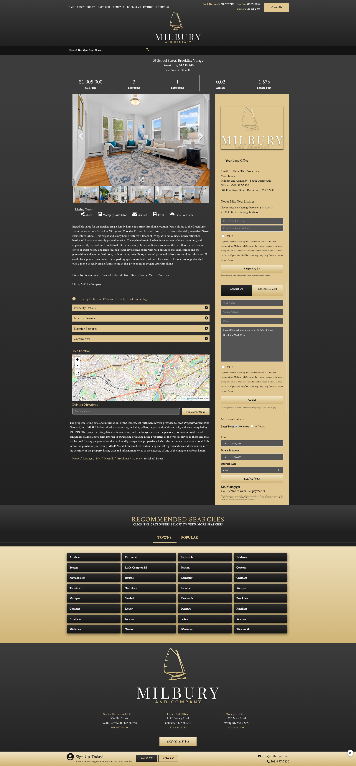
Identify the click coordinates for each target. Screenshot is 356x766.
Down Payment (230, 450)
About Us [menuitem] (162, 7)
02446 (136, 458)
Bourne (129, 578)
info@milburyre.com (275, 756)
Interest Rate (228, 464)
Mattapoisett (77, 578)
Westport (242, 588)
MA (98, 458)
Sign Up (147, 758)
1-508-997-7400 (239, 185)
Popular (189, 537)
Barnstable (187, 557)
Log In (168, 758)
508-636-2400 (253, 8)
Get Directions (196, 411)
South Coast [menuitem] (86, 7)
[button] (147, 49)
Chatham (241, 578)
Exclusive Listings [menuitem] (140, 7)
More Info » (228, 176)
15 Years (259, 426)
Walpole (241, 619)
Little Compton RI (136, 567)
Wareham (131, 588)
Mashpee (75, 598)
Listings (87, 458)
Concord (241, 567)
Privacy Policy (227, 259)
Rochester (186, 578)
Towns (164, 537)
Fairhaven (242, 557)
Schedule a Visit (267, 289)
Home (76, 458)
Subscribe (252, 269)
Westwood (187, 629)
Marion (185, 567)
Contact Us (276, 7)
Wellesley (75, 629)
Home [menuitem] (70, 7)
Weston (129, 629)
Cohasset (75, 609)
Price (224, 437)
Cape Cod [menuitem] (104, 7)
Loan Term (227, 426)
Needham (75, 619)
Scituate (185, 619)
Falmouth (186, 588)
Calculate (252, 479)
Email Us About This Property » (240, 171)
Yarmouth (187, 598)
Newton (129, 619)
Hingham (241, 609)
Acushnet (75, 557)
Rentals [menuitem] (118, 7)
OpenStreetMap (192, 398)
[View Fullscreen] (77, 373)
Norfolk (109, 458)
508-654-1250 (253, 4)
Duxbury (186, 609)
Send (252, 400)
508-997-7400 (227, 4)
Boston (74, 567)
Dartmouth (131, 557)
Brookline (123, 458)
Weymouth (243, 629)
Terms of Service (267, 408)
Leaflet (180, 398)
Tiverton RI (76, 588)
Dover (129, 609)
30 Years (243, 426)
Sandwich (130, 598)
